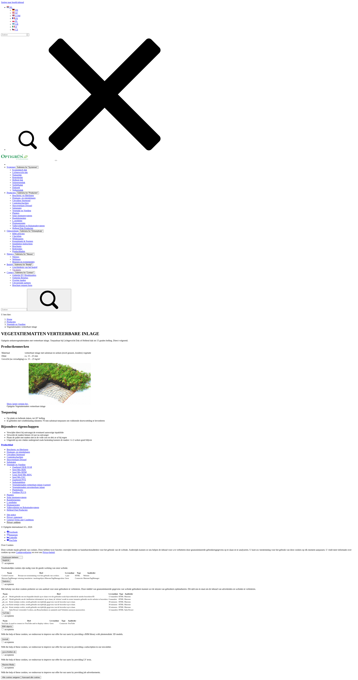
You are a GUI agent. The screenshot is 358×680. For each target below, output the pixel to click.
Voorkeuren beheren (10, 557)
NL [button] (11, 7)
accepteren (9, 563)
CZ (16, 30)
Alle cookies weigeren (11, 677)
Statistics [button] (6, 581)
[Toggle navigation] (56, 160)
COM (17, 16)
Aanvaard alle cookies (31, 677)
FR (16, 18)
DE (16, 10)
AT (16, 13)
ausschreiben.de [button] (9, 652)
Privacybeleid (49, 552)
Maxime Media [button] (8, 665)
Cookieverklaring (23, 552)
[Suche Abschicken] (28, 34)
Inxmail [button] (5, 639)
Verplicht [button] (5, 560)
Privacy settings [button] (14, 522)
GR (16, 24)
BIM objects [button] (7, 626)
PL (16, 21)
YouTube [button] (5, 613)
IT (16, 27)
